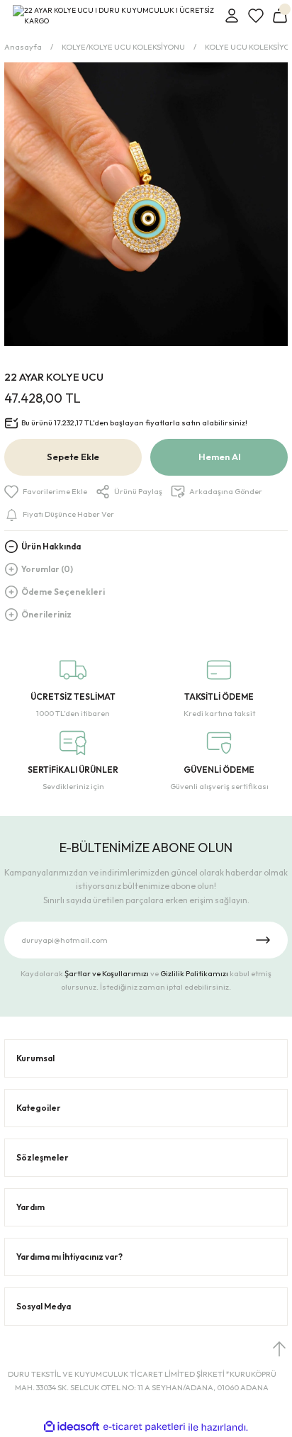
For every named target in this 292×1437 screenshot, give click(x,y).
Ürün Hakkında (51, 546)
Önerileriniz (46, 614)
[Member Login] (232, 15)
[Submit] (263, 940)
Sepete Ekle (73, 456)
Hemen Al (219, 456)
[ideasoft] (71, 1427)
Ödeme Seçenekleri (63, 591)
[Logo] (114, 16)
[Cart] (280, 15)
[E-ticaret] (144, 1427)
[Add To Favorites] (45, 491)
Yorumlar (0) (47, 569)
